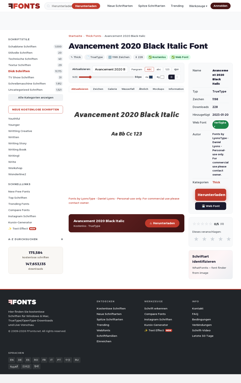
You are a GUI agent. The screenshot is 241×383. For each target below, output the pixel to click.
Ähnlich (143, 89)
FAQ (195, 314)
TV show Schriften (21, 77)
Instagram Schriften (22, 216)
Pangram (136, 69)
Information (176, 89)
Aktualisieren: (81, 69)
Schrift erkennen (155, 308)
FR (44, 359)
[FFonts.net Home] (24, 6)
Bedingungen (201, 319)
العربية (14, 366)
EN (12, 359)
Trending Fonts (18, 204)
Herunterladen (164, 223)
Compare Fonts (19, 210)
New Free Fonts (19, 191)
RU (77, 359)
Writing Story (17, 143)
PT (59, 359)
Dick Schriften (19, 71)
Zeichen (98, 89)
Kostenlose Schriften (111, 308)
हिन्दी (36, 366)
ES (27, 359)
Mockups (158, 89)
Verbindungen (202, 325)
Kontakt (197, 308)
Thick (216, 182)
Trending (177, 6)
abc (158, 69)
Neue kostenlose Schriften (35, 109)
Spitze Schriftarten (151, 6)
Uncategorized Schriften (25, 89)
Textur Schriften (19, 65)
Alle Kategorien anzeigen (35, 97)
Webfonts (103, 330)
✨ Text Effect (21, 228)
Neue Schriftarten (120, 6)
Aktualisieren (79, 89)
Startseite (75, 36)
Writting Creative (20, 131)
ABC (149, 69)
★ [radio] (196, 239)
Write (12, 162)
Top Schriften (17, 197)
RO (36, 359)
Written (13, 137)
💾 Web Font (211, 206)
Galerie (112, 89)
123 (167, 69)
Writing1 (13, 155)
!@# (176, 69)
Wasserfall (128, 89)
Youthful (14, 118)
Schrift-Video (201, 330)
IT (51, 359)
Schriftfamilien (107, 335)
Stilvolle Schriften (20, 52)
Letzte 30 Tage (202, 335)
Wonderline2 (17, 174)
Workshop (15, 168)
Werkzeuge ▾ (198, 6)
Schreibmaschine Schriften (27, 83)
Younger (14, 124)
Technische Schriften (23, 59)
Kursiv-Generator (20, 222)
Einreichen (104, 341)
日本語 (26, 366)
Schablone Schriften (22, 46)
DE (20, 359)
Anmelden (220, 5)
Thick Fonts (93, 36)
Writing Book (17, 149)
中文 (67, 359)
